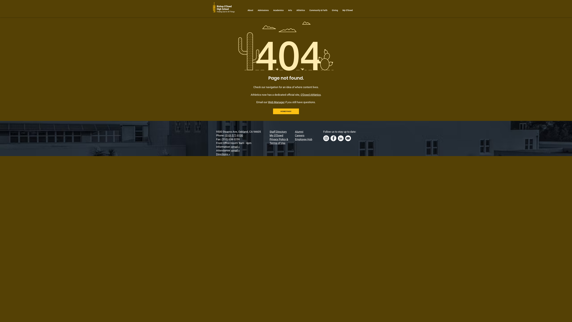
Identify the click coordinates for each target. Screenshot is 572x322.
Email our (270, 102)
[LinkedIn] (341, 138)
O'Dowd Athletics (311, 94)
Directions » (223, 154)
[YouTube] (348, 138)
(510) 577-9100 (234, 135)
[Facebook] (333, 138)
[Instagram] (326, 138)
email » (235, 146)
